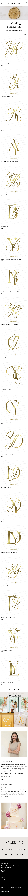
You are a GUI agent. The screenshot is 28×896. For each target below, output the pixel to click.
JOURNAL (3, 879)
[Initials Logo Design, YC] (14, 342)
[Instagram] (2, 871)
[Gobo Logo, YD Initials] (14, 473)
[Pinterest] (4, 871)
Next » (19, 689)
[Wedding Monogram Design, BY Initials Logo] (14, 277)
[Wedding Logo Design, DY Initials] (14, 505)
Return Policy (3, 887)
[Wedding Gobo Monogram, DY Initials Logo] (14, 538)
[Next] (5, 831)
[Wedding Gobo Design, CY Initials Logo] (14, 310)
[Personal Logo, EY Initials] (14, 636)
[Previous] (2, 49)
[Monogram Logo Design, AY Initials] (14, 114)
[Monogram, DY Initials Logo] (14, 440)
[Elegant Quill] (14, 3)
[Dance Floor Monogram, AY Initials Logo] (14, 147)
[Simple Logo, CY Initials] (14, 375)
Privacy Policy (11, 887)
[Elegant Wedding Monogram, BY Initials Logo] (14, 245)
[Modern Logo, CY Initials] (14, 408)
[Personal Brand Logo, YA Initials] (14, 82)
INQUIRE (3, 877)
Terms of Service (18, 887)
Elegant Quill (6, 891)
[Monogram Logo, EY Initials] (14, 570)
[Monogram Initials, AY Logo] (14, 49)
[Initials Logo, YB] (14, 212)
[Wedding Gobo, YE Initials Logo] (14, 603)
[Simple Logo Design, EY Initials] (14, 668)
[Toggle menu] (1, 3)
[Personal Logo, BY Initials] (14, 179)
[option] (14, 709)
